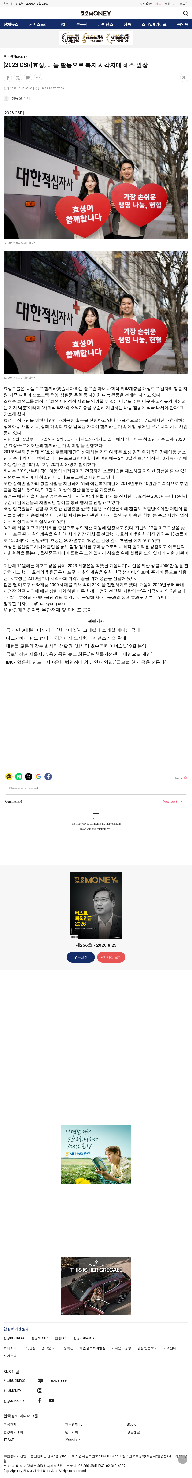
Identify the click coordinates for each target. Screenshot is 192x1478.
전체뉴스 (11, 24)
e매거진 (170, 3)
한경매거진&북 (14, 3)
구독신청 (81, 957)
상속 (127, 24)
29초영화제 (73, 1440)
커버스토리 (38, 24)
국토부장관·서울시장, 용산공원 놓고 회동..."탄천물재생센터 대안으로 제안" (79, 654)
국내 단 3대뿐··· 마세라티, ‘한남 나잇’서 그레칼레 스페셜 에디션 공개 (73, 630)
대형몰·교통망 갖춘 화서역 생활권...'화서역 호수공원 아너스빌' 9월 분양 (76, 646)
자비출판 (146, 3)
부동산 (82, 24)
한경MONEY (18, 56)
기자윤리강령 (121, 1348)
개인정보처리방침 (92, 1348)
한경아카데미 (13, 1432)
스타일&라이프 (154, 24)
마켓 (62, 24)
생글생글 (133, 1432)
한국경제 (10, 1424)
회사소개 (10, 1348)
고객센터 (169, 1348)
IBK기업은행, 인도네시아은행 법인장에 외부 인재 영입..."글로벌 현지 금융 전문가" (86, 662)
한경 (14, 1338)
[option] (96, 38)
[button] (184, 3)
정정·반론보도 (147, 1348)
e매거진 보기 (111, 957)
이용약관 (67, 1348)
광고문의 (48, 1348)
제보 (158, 3)
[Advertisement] (96, 1047)
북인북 (182, 24)
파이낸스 (105, 24)
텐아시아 (71, 1432)
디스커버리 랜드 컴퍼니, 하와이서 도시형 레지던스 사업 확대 (66, 638)
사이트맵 (10, 1356)
